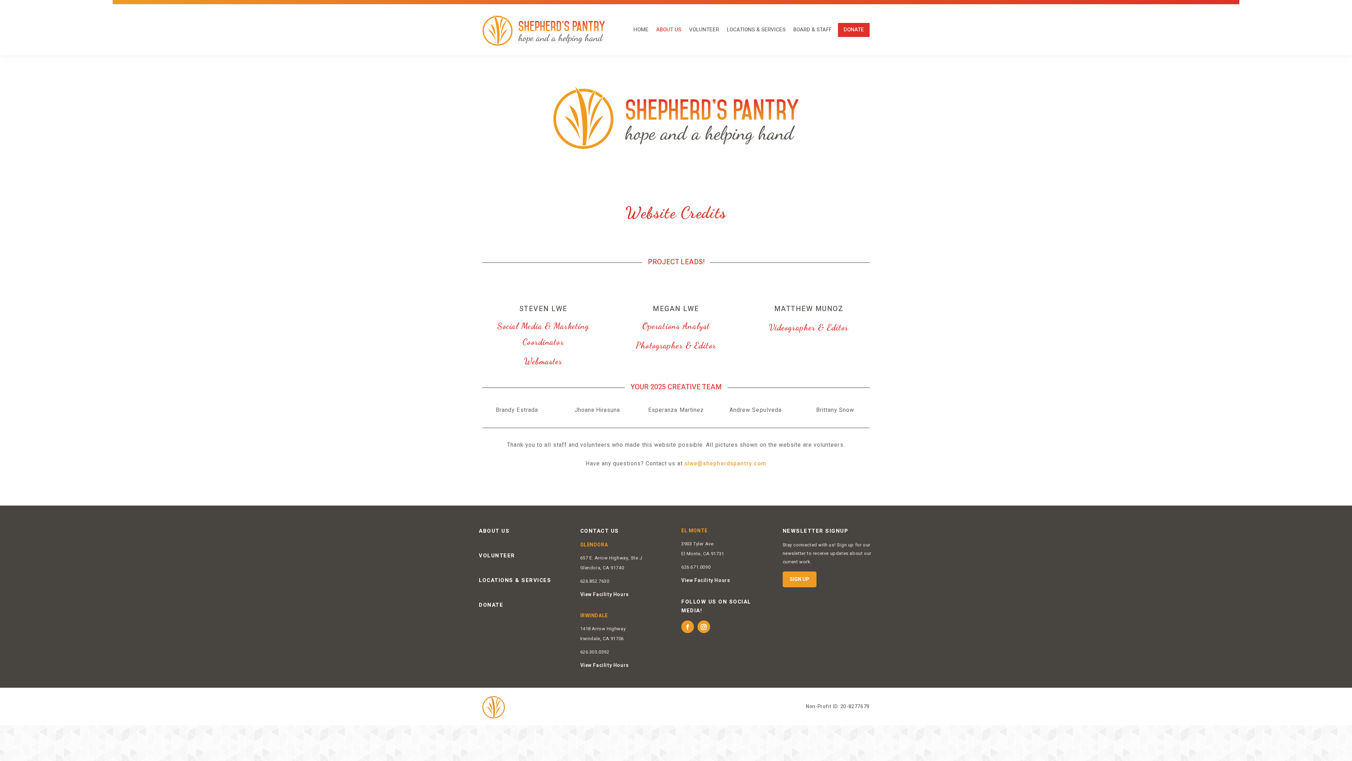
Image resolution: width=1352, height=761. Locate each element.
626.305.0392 (594, 652)
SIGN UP (799, 579)
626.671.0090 (696, 567)
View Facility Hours (604, 594)
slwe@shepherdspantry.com (725, 463)
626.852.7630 (594, 581)
